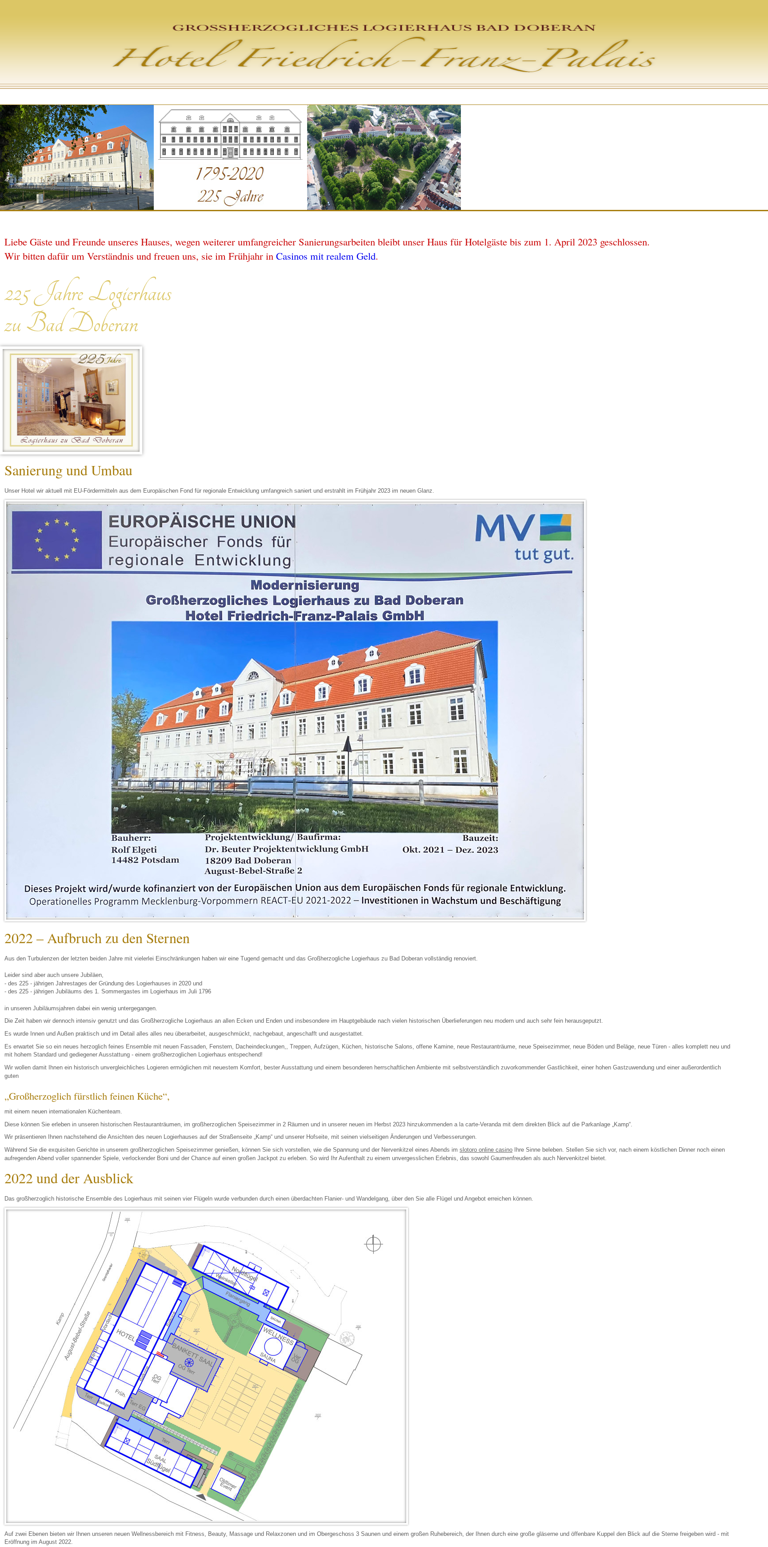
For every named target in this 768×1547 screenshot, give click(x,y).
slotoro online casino (486, 1149)
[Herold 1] (71, 400)
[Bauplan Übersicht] (206, 1366)
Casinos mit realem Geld (326, 255)
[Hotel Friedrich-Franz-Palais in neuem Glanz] (77, 208)
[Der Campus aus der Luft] (384, 208)
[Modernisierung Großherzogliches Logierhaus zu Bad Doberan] (295, 711)
